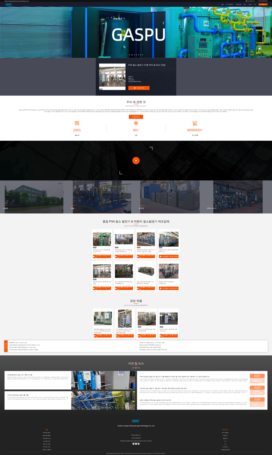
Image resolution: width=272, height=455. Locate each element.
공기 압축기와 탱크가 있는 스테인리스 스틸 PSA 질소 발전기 (154, 345)
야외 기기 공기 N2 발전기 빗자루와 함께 (149, 349)
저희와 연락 (238, 4)
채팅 (263, 4)
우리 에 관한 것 (229, 4)
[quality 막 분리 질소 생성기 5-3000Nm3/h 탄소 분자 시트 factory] (102, 239)
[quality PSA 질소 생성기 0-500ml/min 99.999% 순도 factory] (169, 271)
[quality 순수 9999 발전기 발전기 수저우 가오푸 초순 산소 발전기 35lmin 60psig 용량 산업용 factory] (125, 319)
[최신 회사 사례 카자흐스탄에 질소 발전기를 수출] (103, 400)
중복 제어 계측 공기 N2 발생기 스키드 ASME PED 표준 (153, 347)
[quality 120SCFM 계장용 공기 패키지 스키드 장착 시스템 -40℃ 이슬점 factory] (146, 239)
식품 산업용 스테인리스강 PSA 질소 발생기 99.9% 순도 (153, 342)
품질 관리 (225, 438)
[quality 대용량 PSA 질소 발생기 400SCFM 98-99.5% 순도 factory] (169, 239)
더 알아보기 (136, 117)
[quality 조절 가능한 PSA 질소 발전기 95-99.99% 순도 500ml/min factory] (146, 271)
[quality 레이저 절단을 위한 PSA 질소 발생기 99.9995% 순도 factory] (124, 271)
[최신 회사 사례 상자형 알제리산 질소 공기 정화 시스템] (103, 380)
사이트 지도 (225, 446)
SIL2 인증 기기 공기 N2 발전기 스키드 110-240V (21, 349)
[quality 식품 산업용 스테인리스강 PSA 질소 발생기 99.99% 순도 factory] (124, 239)
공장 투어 (225, 435)
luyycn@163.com (251, 1)
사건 (225, 444)
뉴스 (225, 441)
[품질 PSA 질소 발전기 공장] (136, 32)
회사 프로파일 (225, 432)
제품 (222, 4)
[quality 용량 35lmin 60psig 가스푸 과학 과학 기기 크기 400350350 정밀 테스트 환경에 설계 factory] (103, 319)
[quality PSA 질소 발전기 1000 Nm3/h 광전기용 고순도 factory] (169, 319)
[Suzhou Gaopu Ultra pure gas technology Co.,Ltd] (9, 4)
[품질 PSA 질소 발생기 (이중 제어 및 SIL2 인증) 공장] (112, 77)
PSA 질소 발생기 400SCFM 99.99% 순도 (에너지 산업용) (23, 342)
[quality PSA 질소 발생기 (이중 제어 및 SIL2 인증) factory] (102, 271)
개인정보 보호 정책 (225, 449)
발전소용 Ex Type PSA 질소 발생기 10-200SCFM (21, 345)
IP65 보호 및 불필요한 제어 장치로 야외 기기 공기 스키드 (23, 347)
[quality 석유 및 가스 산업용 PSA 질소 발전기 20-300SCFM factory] (147, 319)
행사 (245, 4)
